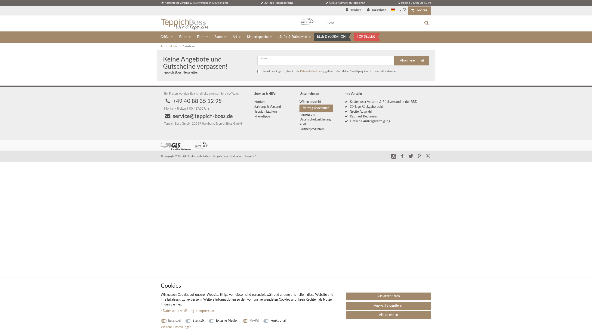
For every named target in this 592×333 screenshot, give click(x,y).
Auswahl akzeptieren (388, 305)
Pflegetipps (262, 116)
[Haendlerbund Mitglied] (306, 21)
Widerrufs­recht (310, 102)
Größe (164, 37)
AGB (302, 124)
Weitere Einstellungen (176, 327)
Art (235, 37)
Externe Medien (227, 320)
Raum (218, 37)
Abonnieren (408, 60)
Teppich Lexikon (265, 111)
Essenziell (174, 320)
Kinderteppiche (257, 37)
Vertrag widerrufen (316, 108)
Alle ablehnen (388, 315)
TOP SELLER (366, 36)
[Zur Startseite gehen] (161, 46)
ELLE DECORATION (331, 36)
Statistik (198, 320)
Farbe (183, 37)
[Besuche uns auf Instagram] (393, 156)
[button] (402, 156)
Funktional (278, 320)
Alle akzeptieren (388, 296)
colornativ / (249, 156)
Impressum (307, 114)
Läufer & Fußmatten (292, 37)
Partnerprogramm (312, 129)
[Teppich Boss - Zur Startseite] (185, 23)
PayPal (254, 320)
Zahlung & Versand (267, 106)
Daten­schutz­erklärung (315, 119)
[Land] (393, 10)
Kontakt (259, 102)
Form (200, 37)
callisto (173, 46)
